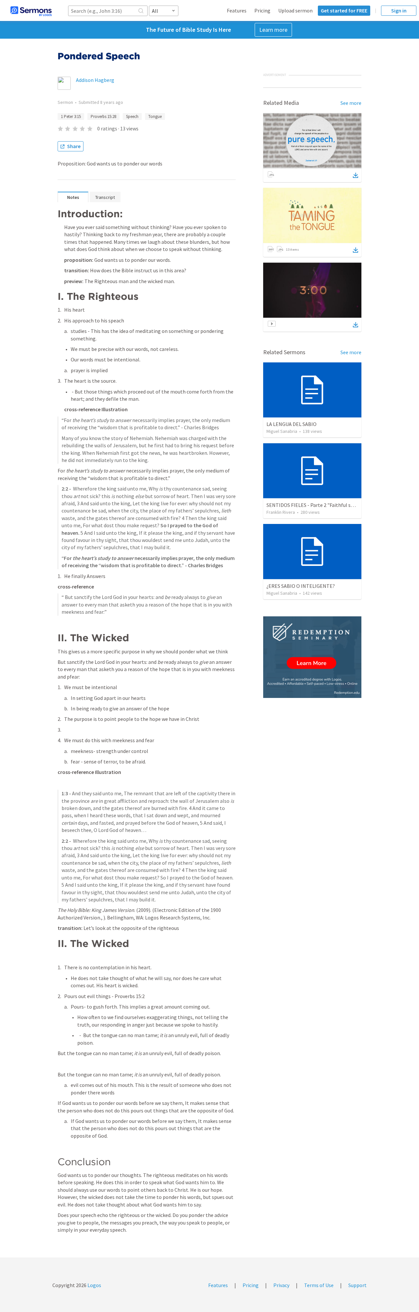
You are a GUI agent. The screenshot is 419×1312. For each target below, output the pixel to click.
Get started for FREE (344, 10)
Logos (93, 1285)
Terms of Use (319, 1285)
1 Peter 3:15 (71, 116)
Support (357, 1285)
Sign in (399, 10)
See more (350, 103)
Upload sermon (295, 10)
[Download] (355, 175)
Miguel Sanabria (281, 431)
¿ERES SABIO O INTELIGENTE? (300, 586)
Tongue (155, 116)
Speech (132, 116)
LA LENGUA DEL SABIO (291, 424)
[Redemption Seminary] (312, 657)
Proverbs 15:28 (103, 116)
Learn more (273, 29)
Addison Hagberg (95, 80)
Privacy (281, 1285)
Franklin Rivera (280, 512)
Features (236, 10)
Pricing (262, 10)
